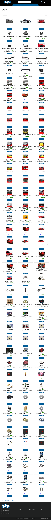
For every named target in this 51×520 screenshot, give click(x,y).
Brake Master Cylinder (9, 457)
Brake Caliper (41, 388)
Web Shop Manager (33, 518)
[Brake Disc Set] (25, 431)
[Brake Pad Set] (41, 454)
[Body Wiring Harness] (25, 385)
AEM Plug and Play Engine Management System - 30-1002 (25, 353)
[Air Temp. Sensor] (25, 374)
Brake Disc (9, 411)
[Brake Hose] (9, 443)
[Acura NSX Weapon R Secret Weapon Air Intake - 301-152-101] (9, 350)
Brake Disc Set (25, 434)
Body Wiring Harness (25, 388)
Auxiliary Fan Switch (9, 388)
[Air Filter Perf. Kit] (9, 374)
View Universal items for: (8, 500)
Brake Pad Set (41, 457)
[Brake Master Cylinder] (41, 443)
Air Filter (41, 353)
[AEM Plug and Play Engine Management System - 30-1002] (25, 350)
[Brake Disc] (25, 397)
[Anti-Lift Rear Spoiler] (41, 374)
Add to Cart (9, 369)
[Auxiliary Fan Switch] (9, 385)
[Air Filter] (41, 350)
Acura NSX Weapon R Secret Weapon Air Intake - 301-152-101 (9, 353)
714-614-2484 (4, 509)
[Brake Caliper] (41, 385)
